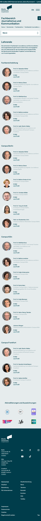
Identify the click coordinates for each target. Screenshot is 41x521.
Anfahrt (3, 455)
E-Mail (15, 75)
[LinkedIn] (23, 450)
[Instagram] (38, 450)
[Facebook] (30, 450)
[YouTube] (23, 456)
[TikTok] (30, 456)
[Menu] (38, 10)
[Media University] (6, 9)
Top (38, 515)
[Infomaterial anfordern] (39, 18)
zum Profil (16, 77)
